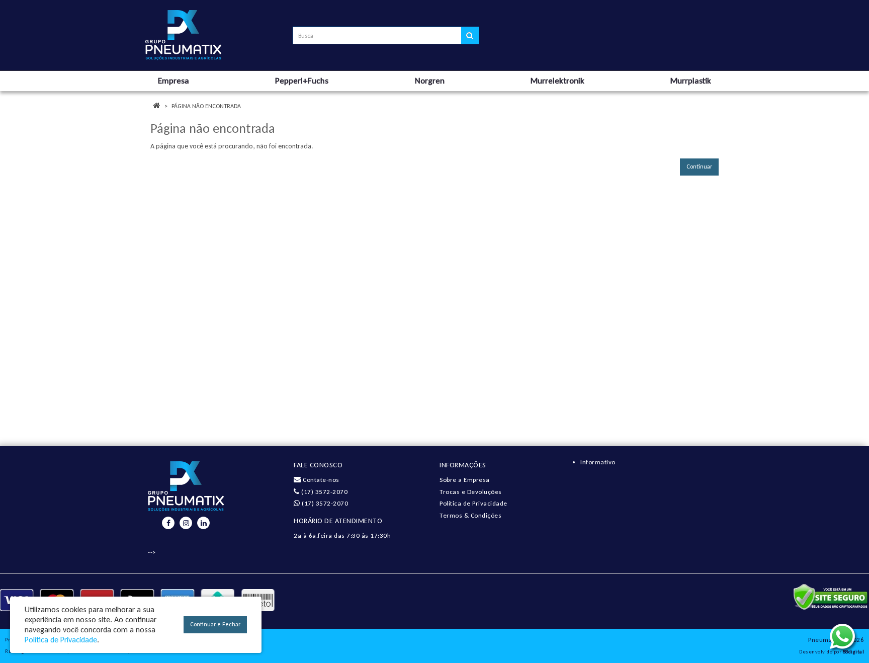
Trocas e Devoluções (471, 491)
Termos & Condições (470, 515)
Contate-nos (320, 479)
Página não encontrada (206, 106)
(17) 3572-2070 (323, 491)
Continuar (699, 166)
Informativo (598, 462)
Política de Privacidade (473, 503)
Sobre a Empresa (465, 479)
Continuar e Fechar (215, 624)
